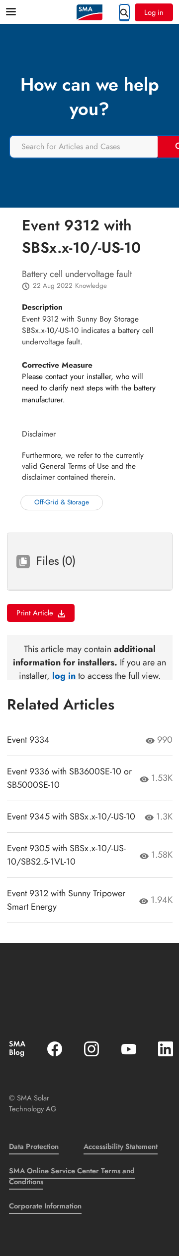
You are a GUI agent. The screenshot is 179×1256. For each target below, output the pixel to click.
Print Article (34, 612)
